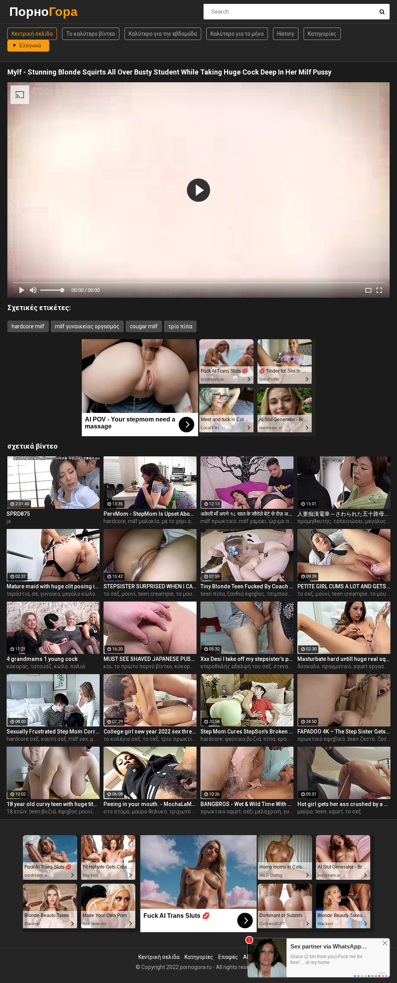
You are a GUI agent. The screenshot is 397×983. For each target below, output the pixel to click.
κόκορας (17, 666)
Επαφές (228, 957)
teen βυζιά (42, 811)
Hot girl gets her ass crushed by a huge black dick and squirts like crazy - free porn (343, 804)
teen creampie (156, 594)
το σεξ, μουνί (120, 594)
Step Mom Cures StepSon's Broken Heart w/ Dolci (246, 731)
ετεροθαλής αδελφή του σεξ (235, 666)
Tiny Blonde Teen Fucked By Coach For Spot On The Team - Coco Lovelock (246, 586)
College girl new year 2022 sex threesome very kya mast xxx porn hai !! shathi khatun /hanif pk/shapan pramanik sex (150, 731)
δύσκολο (308, 666)
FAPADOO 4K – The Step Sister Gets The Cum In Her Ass (343, 731)
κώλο (61, 666)
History (285, 34)
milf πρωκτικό (218, 521)
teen (320, 811)
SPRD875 (18, 514)
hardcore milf (28, 326)
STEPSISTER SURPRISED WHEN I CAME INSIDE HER (150, 586)
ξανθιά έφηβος (245, 594)
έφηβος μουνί (75, 811)
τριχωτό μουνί (187, 811)
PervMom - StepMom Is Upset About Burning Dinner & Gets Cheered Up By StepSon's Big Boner (150, 514)
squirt (336, 811)
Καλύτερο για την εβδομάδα (163, 34)
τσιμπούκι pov (285, 594)
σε (35, 594)
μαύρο (305, 811)
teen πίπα (212, 594)
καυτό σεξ (53, 739)
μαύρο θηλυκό (149, 811)
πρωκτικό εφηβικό (321, 739)
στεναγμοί (286, 666)
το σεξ (151, 739)
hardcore (115, 521)
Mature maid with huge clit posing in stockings (53, 586)
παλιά (77, 666)
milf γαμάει (252, 521)
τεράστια (18, 594)
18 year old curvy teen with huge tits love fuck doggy (53, 804)
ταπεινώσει (348, 521)
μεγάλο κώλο (78, 594)
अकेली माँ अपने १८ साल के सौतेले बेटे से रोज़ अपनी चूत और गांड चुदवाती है (246, 514)
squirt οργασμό (372, 666)
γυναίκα (50, 594)
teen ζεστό (361, 739)
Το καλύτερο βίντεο (90, 34)
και (108, 666)
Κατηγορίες (322, 34)
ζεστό (384, 739)
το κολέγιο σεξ (122, 739)
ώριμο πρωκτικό (290, 521)
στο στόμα (116, 811)
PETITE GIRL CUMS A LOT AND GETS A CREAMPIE (343, 586)
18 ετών (17, 811)
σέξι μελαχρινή (262, 811)
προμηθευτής (314, 521)
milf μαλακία (143, 521)
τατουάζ (41, 666)
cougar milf (144, 326)
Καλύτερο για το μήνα (237, 34)
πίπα (269, 739)
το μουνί (186, 594)
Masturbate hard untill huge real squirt (343, 659)
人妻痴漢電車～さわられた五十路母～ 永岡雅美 (343, 514)
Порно (29, 11)
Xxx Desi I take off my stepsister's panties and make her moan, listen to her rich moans (246, 659)
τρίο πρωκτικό (179, 739)
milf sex (78, 739)
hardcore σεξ (23, 739)
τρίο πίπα (180, 326)
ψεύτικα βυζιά (243, 739)
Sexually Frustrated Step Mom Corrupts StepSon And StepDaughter (53, 731)
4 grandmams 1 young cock (42, 659)
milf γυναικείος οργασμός (87, 326)
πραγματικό (336, 666)
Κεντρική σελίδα (32, 34)
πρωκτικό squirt (220, 811)
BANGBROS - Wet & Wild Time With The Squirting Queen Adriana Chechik (246, 804)
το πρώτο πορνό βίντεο (143, 666)
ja (9, 521)
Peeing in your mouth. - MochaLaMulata (150, 804)
